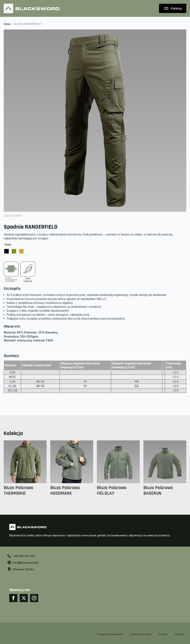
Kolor (8, 244)
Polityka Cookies (140, 634)
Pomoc (163, 634)
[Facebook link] (13, 598)
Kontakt (179, 634)
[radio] (6, 251)
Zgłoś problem (13, 215)
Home (7, 24)
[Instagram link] (34, 598)
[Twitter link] (24, 598)
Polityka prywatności (110, 634)
